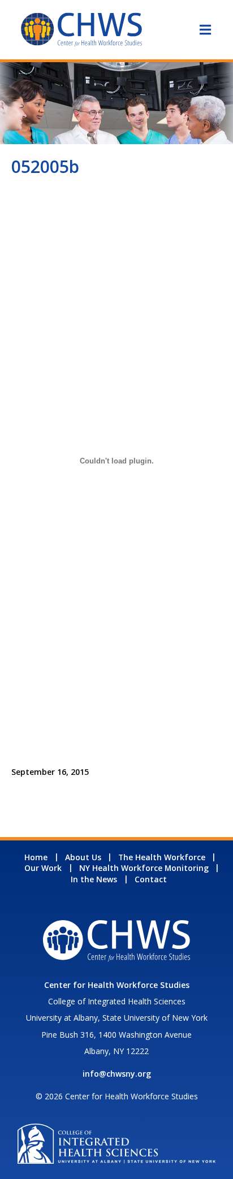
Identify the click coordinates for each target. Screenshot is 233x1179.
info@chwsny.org (117, 1073)
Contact (151, 879)
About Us (83, 857)
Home (36, 857)
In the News (94, 879)
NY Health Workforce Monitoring (144, 867)
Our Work (43, 867)
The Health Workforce (161, 857)
